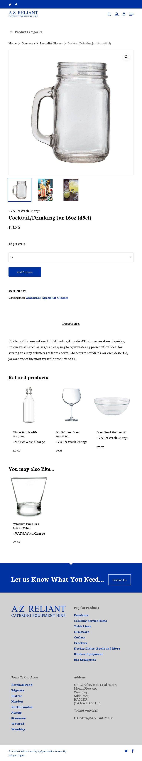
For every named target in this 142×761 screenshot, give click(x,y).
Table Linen (82, 626)
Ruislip (16, 712)
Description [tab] (71, 323)
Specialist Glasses (51, 43)
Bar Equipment (85, 659)
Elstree (16, 696)
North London (22, 707)
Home (13, 43)
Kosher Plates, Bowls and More (97, 648)
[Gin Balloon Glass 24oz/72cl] (71, 404)
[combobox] (71, 257)
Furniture (81, 615)
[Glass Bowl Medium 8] (112, 404)
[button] (131, 14)
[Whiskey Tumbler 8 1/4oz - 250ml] (29, 496)
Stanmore (18, 718)
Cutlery (79, 637)
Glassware (28, 43)
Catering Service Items (90, 620)
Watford (17, 723)
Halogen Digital (17, 755)
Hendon (17, 701)
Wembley (18, 729)
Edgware (17, 690)
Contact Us (119, 580)
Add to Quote (25, 272)
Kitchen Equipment (88, 654)
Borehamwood (21, 685)
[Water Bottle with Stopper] (29, 404)
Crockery (80, 643)
